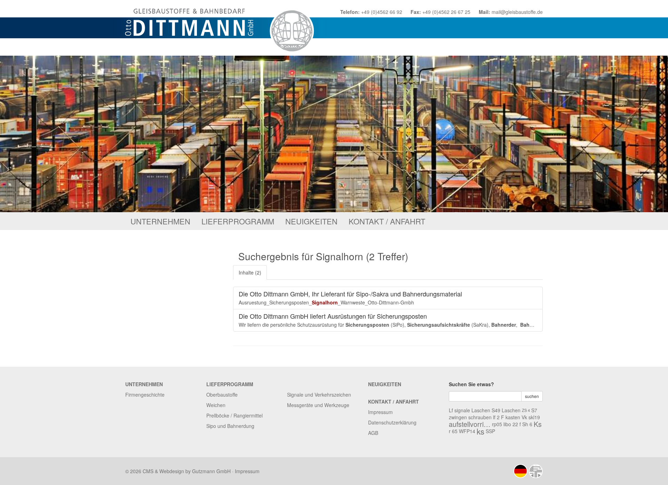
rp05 (497, 424)
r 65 (453, 431)
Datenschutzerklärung (392, 422)
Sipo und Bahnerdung (230, 425)
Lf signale (459, 410)
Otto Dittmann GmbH (221, 28)
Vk (524, 417)
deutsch (520, 471)
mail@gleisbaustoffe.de (517, 11)
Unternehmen (160, 221)
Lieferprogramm (237, 221)
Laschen (480, 410)
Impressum (380, 411)
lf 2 (496, 417)
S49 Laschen (506, 410)
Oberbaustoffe (222, 394)
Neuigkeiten (311, 221)
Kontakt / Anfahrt (387, 221)
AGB (373, 432)
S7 (534, 410)
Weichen (215, 404)
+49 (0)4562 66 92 (381, 11)
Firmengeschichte (145, 394)
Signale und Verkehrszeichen (319, 394)
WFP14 (467, 431)
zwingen (458, 417)
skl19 (534, 417)
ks (480, 431)
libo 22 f (512, 424)
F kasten (510, 417)
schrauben (480, 417)
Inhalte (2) (250, 272)
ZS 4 (526, 410)
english (536, 471)
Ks (538, 424)
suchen (532, 396)
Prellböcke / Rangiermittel (234, 415)
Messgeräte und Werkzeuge (318, 404)
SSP (490, 431)
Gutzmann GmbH (211, 471)
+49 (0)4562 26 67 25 (446, 11)
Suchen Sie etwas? (471, 384)
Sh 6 (527, 424)
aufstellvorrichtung (470, 424)
